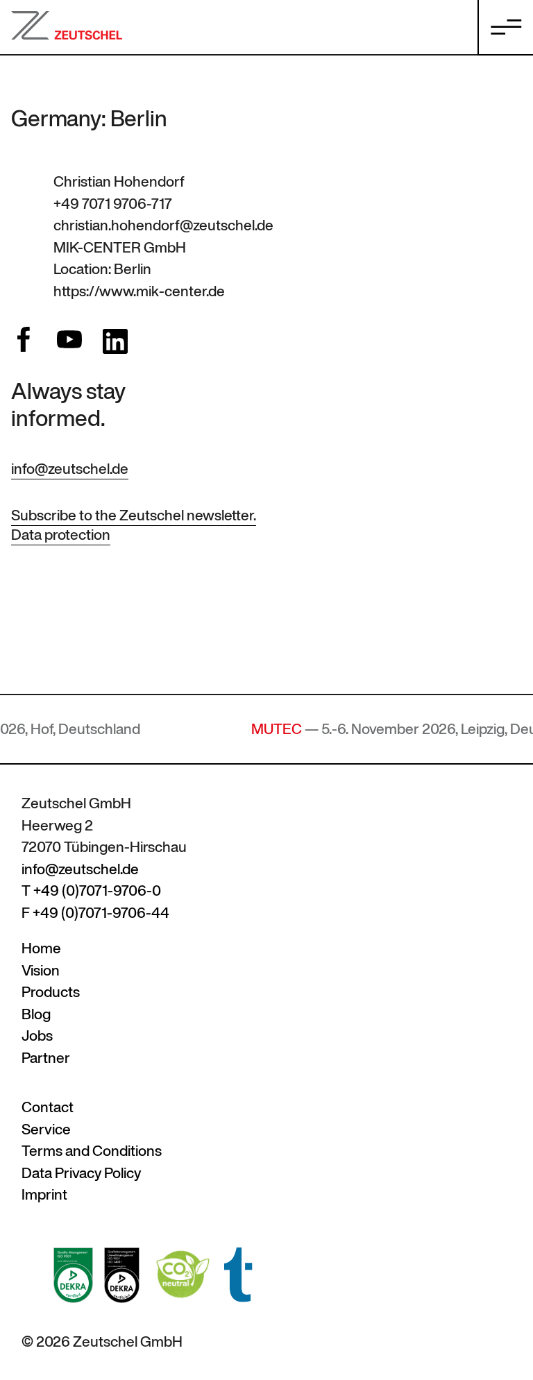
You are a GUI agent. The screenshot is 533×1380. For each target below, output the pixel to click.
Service (46, 1129)
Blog (36, 1014)
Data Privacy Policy (81, 1173)
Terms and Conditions (92, 1151)
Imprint (44, 1194)
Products (51, 992)
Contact (48, 1107)
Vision (41, 970)
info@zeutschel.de (69, 469)
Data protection (60, 535)
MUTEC (255, 729)
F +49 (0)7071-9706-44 (95, 913)
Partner (46, 1058)
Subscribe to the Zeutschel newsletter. (133, 515)
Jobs (37, 1035)
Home (41, 948)
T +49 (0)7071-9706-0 (91, 890)
